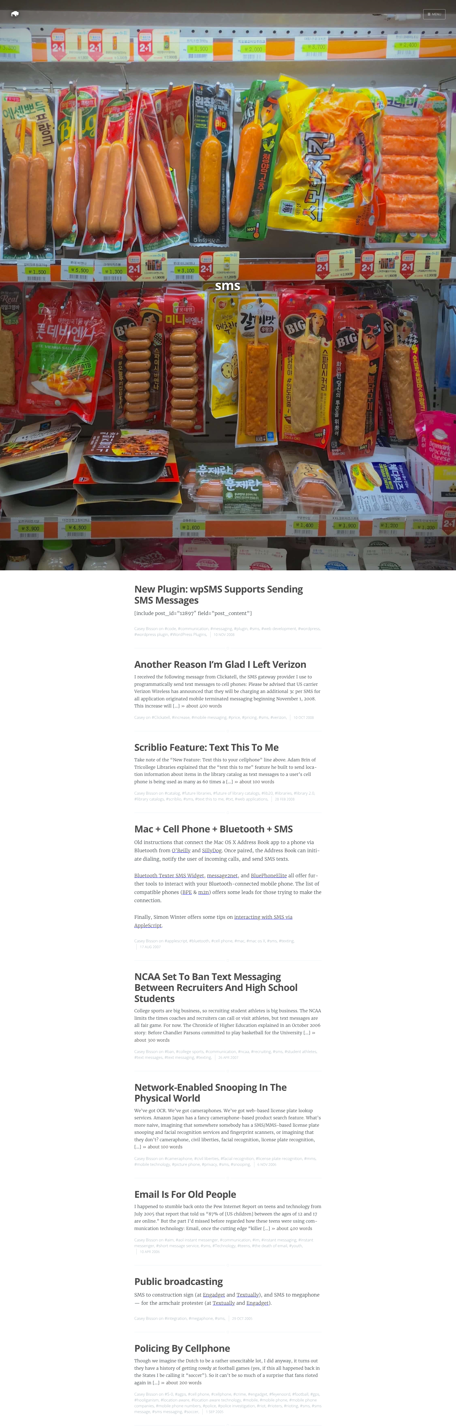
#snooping (240, 1164)
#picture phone (186, 1164)
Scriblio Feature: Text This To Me (206, 747)
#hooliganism (146, 1400)
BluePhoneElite (269, 876)
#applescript (176, 941)
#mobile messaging (209, 717)
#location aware (175, 1400)
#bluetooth (199, 941)
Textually (248, 1295)
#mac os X (255, 941)
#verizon (278, 717)
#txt (229, 799)
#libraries (283, 793)
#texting (286, 941)
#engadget (257, 1394)
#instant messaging (278, 1240)
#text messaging (179, 1057)
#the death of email (269, 1245)
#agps (180, 1394)
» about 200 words (181, 1383)
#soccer (191, 1411)
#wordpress (309, 628)
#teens (244, 1245)
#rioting (291, 1406)
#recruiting (261, 1051)
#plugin (241, 628)
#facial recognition (237, 1158)
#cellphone (221, 1394)
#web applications (251, 799)
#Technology (223, 1245)
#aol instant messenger (197, 1240)
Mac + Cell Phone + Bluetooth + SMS (213, 828)
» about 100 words (254, 782)
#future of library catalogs (236, 793)
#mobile (250, 1400)
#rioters (275, 1406)
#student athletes (300, 1051)
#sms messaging (167, 1411)
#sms (254, 628)
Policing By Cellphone (182, 1348)
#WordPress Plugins (188, 634)
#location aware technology (216, 1400)
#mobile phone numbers (178, 1406)
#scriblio (173, 799)
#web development (278, 628)
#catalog (172, 793)
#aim (169, 1240)
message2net (222, 876)
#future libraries (196, 793)
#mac (239, 941)
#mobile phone (273, 1400)
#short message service (177, 1245)
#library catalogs (149, 799)
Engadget (214, 1295)
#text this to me (209, 799)
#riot (261, 1406)
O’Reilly (181, 850)
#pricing (249, 717)
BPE (187, 892)
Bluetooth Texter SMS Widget (169, 876)
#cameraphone (178, 1158)
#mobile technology (152, 1164)
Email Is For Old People (185, 1194)
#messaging (221, 628)
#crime (239, 1394)
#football (300, 1394)
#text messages (148, 1057)
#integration (176, 1318)
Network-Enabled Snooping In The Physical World (210, 1093)
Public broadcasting (178, 1281)
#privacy (209, 1164)
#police (209, 1406)
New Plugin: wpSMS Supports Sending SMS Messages (218, 594)
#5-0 (169, 1394)
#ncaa (243, 1051)
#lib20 (267, 793)
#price (234, 717)
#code (170, 628)
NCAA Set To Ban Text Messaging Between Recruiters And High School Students (216, 987)
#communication (193, 628)
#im (255, 1240)
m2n (203, 892)
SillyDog (212, 850)
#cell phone (221, 941)
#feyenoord (279, 1394)
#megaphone (201, 1318)
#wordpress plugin (151, 634)
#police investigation (236, 1406)
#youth (295, 1245)
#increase (180, 717)
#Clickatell (161, 717)
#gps (314, 1394)
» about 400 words (201, 706)
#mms (310, 1158)
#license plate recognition (279, 1158)
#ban (169, 1051)
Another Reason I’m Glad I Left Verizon (220, 664)
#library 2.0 (304, 793)
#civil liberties (206, 1158)
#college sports (190, 1051)
